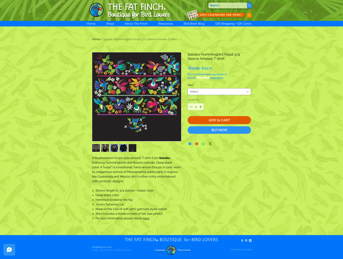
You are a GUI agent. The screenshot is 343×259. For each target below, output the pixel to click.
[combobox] (219, 91)
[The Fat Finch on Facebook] (242, 240)
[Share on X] (210, 144)
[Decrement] (190, 106)
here (146, 218)
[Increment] (201, 106)
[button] (249, 14)
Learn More (216, 77)
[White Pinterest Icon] (246, 240)
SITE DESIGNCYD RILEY (241, 250)
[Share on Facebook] (190, 144)
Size (191, 85)
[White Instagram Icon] (250, 240)
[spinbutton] (195, 106)
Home (96, 39)
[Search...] (249, 5)
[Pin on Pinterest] (197, 144)
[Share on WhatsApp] (203, 144)
